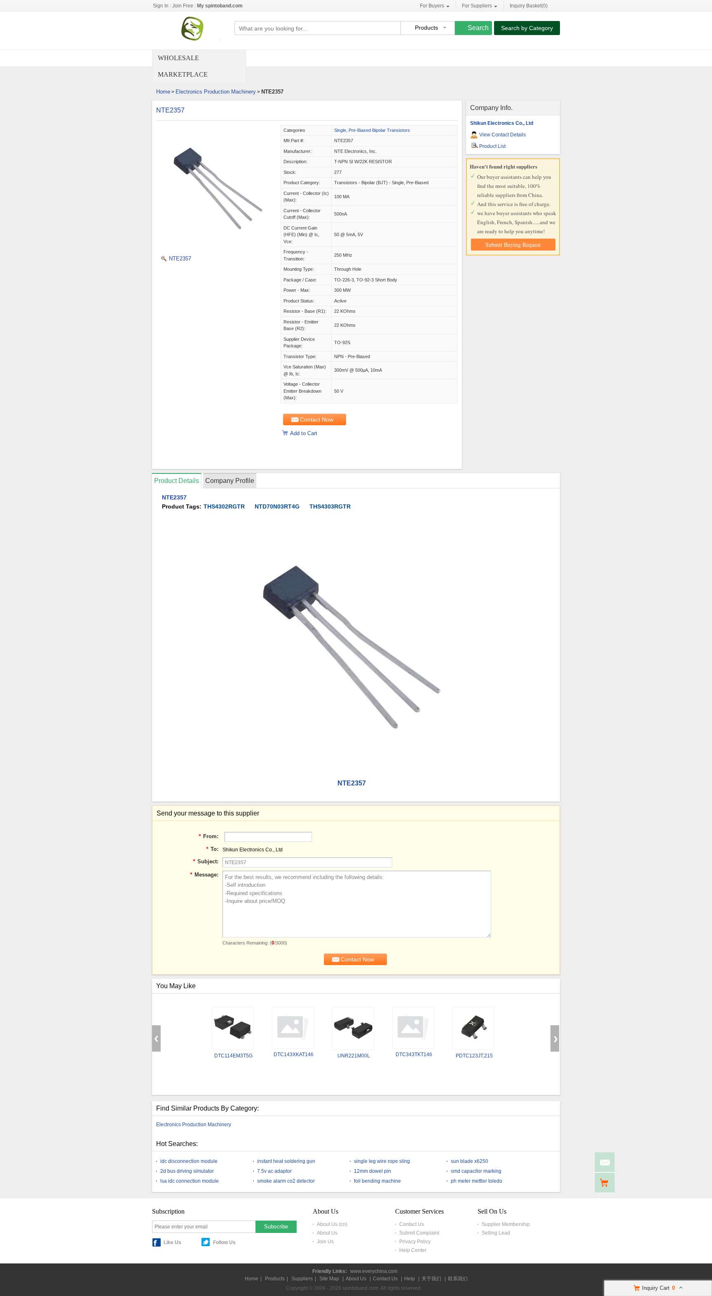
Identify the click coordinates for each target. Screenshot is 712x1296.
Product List (492, 146)
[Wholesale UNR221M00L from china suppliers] (353, 1028)
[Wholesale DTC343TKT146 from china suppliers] (413, 1027)
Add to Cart (303, 433)
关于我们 (431, 1279)
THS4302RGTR (224, 506)
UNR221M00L (353, 1056)
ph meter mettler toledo (476, 1181)
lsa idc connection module (189, 1181)
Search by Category (527, 28)
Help (409, 1279)
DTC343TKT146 (414, 1054)
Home (163, 92)
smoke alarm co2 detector (286, 1181)
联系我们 (458, 1279)
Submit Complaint (419, 1233)
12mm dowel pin (372, 1171)
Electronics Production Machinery (216, 92)
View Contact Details (502, 135)
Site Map (329, 1279)
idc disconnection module (189, 1161)
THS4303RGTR (330, 506)
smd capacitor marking (476, 1171)
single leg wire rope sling (382, 1161)
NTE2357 (170, 110)
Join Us (325, 1241)
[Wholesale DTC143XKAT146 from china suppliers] (293, 1027)
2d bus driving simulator (187, 1171)
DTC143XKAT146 (294, 1054)
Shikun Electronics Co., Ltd (501, 123)
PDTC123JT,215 (474, 1056)
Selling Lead (496, 1233)
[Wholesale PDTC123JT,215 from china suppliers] (473, 1028)
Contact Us (411, 1224)
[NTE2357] (218, 247)
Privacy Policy (415, 1241)
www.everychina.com (374, 1271)
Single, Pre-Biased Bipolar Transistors (372, 130)
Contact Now (316, 419)
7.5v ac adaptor (274, 1171)
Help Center (412, 1250)
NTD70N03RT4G (277, 506)
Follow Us (224, 1242)
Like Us (172, 1242)
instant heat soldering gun (286, 1161)
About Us (327, 1233)
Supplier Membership (506, 1224)
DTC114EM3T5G (233, 1056)
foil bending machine (377, 1181)
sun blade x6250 (469, 1161)
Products (275, 1279)
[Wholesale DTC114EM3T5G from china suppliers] (232, 1028)
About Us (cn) (332, 1224)
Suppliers (302, 1279)
